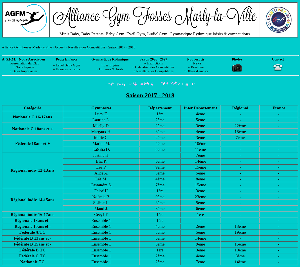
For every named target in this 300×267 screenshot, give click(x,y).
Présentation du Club (24, 63)
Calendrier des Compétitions (154, 67)
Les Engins (111, 65)
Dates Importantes (24, 71)
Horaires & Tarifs (68, 69)
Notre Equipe (24, 67)
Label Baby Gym (68, 65)
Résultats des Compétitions (86, 47)
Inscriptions (155, 63)
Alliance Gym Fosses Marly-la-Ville (27, 47)
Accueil (59, 47)
